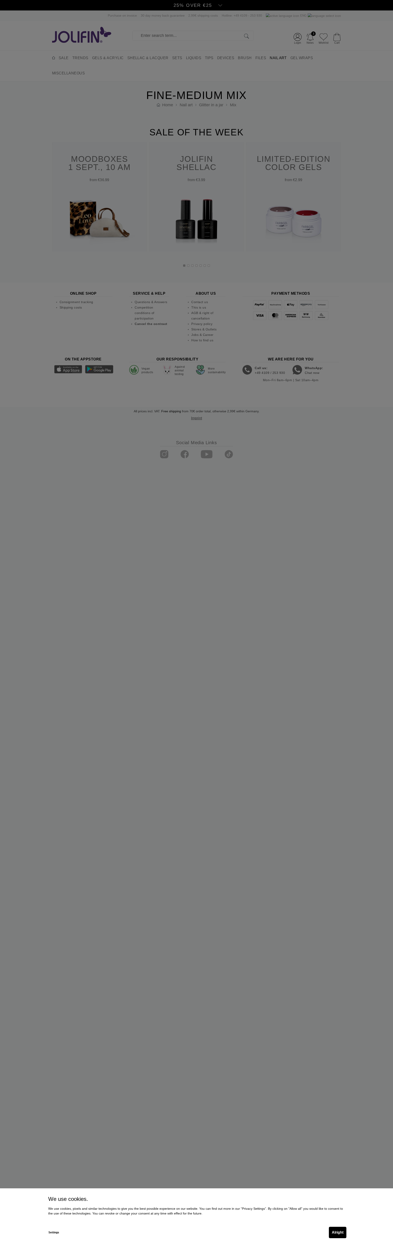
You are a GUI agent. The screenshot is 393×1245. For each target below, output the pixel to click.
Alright (337, 1232)
